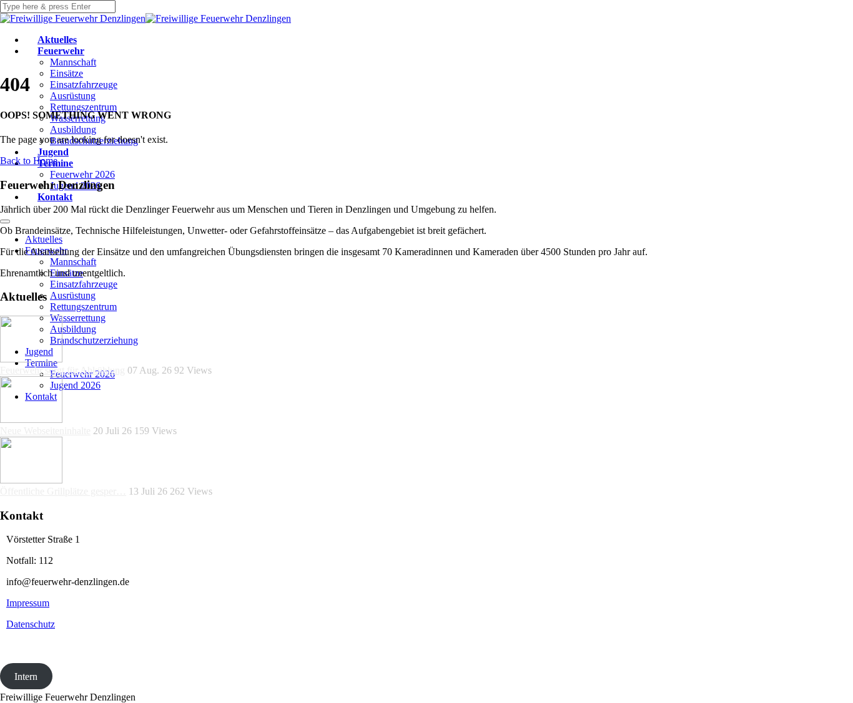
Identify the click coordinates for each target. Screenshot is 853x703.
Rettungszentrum (83, 107)
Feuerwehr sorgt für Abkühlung (62, 370)
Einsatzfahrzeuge (83, 84)
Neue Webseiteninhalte (45, 430)
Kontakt (54, 197)
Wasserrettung (78, 318)
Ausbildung (73, 129)
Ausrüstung (73, 95)
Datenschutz (30, 624)
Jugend (53, 152)
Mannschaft (73, 62)
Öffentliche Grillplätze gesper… (63, 491)
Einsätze (66, 73)
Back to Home (28, 160)
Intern (25, 676)
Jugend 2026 (75, 385)
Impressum (27, 603)
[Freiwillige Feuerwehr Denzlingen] (72, 18)
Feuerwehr (60, 51)
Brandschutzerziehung (94, 340)
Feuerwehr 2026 (82, 174)
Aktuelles (57, 39)
